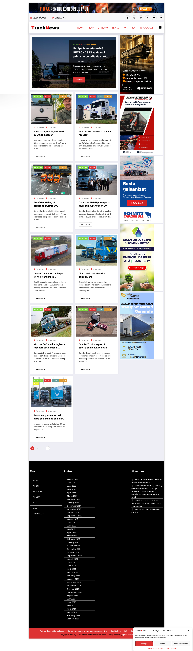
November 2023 (74, 585)
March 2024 (72, 572)
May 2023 (71, 605)
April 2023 (71, 609)
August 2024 (72, 559)
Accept (144, 643)
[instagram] (134, 17)
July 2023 (71, 599)
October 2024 (73, 552)
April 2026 (71, 492)
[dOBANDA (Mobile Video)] (137, 64)
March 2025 (72, 536)
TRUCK (90, 27)
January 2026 (73, 502)
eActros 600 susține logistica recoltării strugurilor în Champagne (49, 346)
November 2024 (74, 549)
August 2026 (72, 479)
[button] (188, 630)
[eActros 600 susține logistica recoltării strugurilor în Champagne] (51, 321)
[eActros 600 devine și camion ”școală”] (96, 108)
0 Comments (52, 127)
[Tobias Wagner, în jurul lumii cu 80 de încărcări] (51, 108)
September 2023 (74, 592)
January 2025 (73, 542)
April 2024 (71, 569)
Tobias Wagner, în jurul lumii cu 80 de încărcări (49, 133)
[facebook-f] (127, 17)
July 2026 (71, 482)
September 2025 (74, 516)
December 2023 (74, 582)
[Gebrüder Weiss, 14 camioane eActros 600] (51, 179)
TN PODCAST (146, 27)
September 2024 (74, 555)
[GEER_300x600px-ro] (137, 257)
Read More (79, 80)
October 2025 (73, 512)
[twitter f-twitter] (147, 17)
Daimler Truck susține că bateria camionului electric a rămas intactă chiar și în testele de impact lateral (94, 346)
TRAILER (116, 27)
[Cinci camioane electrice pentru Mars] (96, 250)
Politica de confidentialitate (167, 648)
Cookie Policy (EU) (119, 631)
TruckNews (80, 62)
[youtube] (154, 17)
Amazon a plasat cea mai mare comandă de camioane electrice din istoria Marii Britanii (49, 417)
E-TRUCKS (103, 27)
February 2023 (73, 615)
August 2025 (72, 519)
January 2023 (73, 619)
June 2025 (71, 526)
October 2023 (73, 589)
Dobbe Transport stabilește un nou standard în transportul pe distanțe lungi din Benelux (49, 275)
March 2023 (72, 612)
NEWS (80, 27)
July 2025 (71, 522)
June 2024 (71, 565)
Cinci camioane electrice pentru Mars (92, 275)
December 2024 (74, 546)
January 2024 (73, 579)
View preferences (181, 643)
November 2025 (74, 509)
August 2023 (72, 595)
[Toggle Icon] (160, 27)
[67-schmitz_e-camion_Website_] (137, 189)
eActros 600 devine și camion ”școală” (95, 133)
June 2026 (71, 486)
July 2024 (71, 562)
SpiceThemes (127, 635)
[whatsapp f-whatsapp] (141, 17)
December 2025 (74, 506)
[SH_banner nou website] (137, 325)
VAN (125, 27)
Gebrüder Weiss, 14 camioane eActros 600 (46, 204)
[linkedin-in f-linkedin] (161, 17)
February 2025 (73, 539)
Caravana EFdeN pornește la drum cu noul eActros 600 (94, 204)
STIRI (84, 44)
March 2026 (72, 496)
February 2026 (73, 499)
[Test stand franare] (137, 125)
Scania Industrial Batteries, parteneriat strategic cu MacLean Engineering (146, 503)
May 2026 (71, 489)
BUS (133, 27)
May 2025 (71, 529)
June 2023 (71, 602)
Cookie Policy (152, 648)
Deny (162, 643)
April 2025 (71, 532)
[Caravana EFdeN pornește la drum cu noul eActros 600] (96, 179)
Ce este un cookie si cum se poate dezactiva (87, 631)
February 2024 (73, 575)
